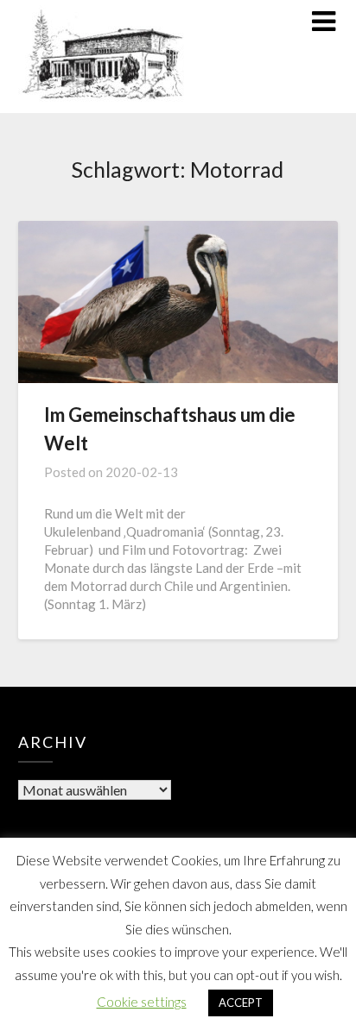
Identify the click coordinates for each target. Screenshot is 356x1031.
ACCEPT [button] (241, 1002)
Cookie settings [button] (142, 1001)
